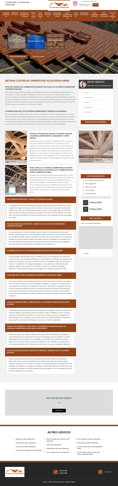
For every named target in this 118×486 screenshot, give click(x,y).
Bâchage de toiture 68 (33, 15)
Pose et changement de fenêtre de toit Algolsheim (58, 440)
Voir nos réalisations (18, 56)
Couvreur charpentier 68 (6, 14)
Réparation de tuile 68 (14, 13)
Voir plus (59, 410)
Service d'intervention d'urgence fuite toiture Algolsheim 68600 (88, 453)
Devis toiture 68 (75, 14)
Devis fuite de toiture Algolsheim (26, 443)
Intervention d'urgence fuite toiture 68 (24, 14)
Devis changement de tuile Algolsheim (58, 452)
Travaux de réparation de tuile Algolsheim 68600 (90, 447)
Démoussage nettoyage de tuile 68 (57, 14)
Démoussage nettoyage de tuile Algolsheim (29, 450)
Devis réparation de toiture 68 (104, 14)
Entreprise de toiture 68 (48, 14)
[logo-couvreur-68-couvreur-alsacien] (59, 5)
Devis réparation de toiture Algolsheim (89, 439)
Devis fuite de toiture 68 (40, 15)
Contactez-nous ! (38, 56)
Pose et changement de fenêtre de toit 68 (67, 15)
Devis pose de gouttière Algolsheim (87, 443)
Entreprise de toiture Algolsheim (26, 446)
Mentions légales (70, 482)
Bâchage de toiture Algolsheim (25, 439)
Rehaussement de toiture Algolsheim (58, 448)
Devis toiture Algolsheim (54, 445)
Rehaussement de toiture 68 (84, 13)
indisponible (12, 2)
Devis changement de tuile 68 (94, 14)
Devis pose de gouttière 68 (112, 15)
